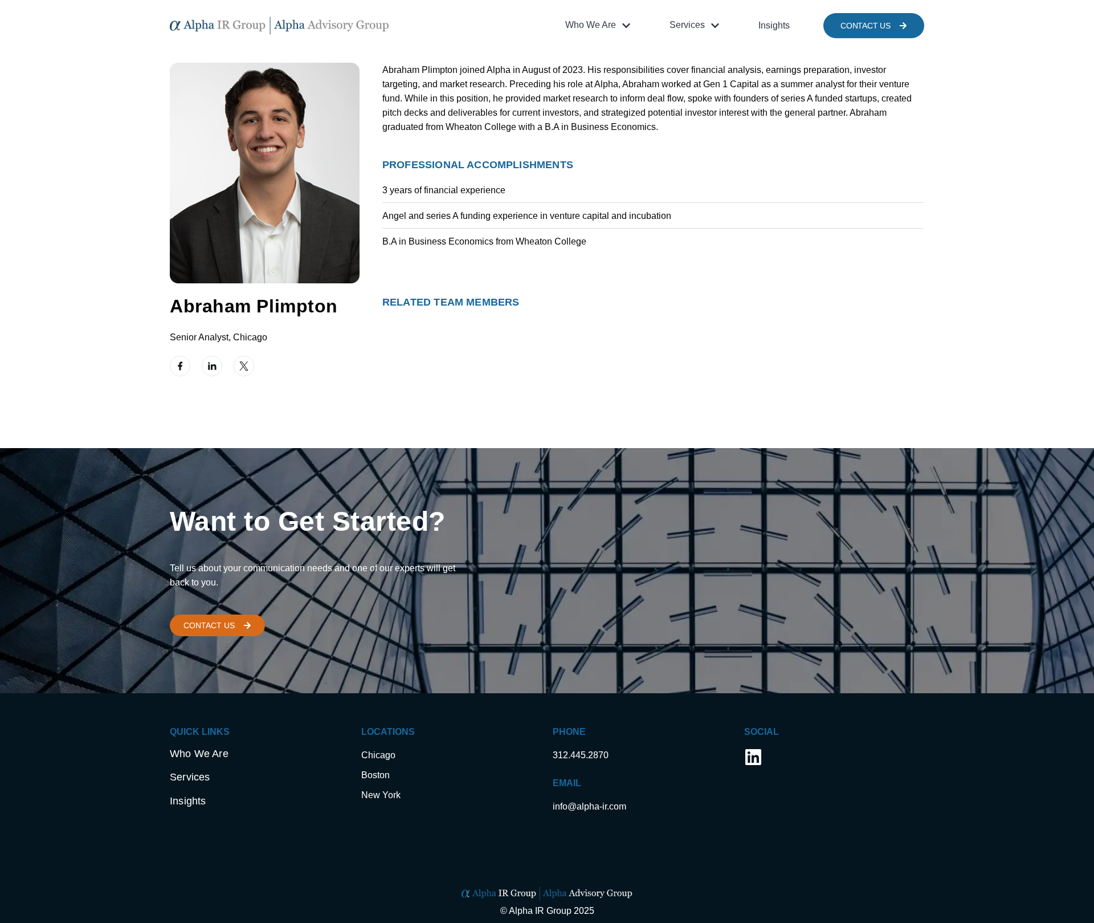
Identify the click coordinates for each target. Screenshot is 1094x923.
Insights (188, 801)
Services (190, 777)
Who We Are (199, 753)
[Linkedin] (753, 757)
